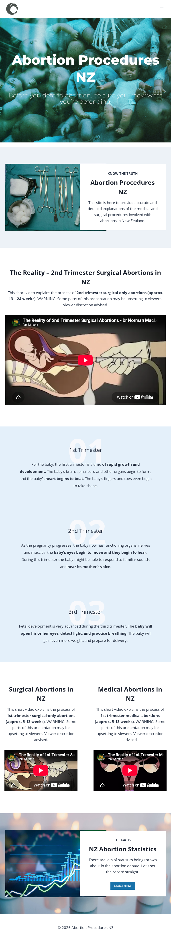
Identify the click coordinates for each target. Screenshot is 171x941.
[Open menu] (161, 8)
